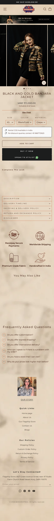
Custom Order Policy (27, 449)
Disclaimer (11, 218)
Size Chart (26, 112)
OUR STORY (27, 399)
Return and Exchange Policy (23, 213)
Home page (27, 413)
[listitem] (20, 491)
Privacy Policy (27, 457)
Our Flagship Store (27, 421)
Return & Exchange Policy (27, 453)
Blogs (27, 430)
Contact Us (27, 426)
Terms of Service (27, 462)
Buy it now (27, 151)
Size (10, 118)
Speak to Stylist (25, 157)
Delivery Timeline (15, 203)
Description (12, 198)
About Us (27, 417)
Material (41, 118)
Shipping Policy (27, 445)
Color (25, 118)
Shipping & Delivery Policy (21, 208)
